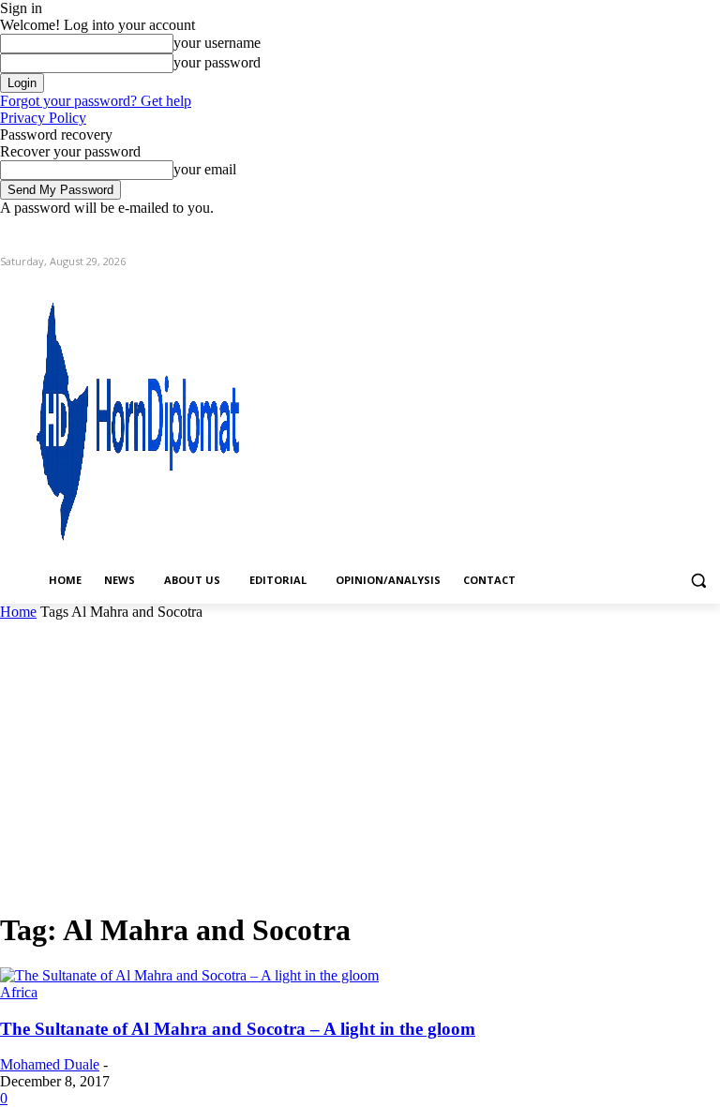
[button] (698, 581)
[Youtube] (709, 230)
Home (18, 612)
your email (204, 169)
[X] (657, 230)
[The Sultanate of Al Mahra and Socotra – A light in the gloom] (189, 975)
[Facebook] (605, 230)
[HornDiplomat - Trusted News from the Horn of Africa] (140, 414)
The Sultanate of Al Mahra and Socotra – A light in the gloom (237, 1029)
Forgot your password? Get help (95, 101)
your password (217, 62)
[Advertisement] (360, 761)
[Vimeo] (683, 230)
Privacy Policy (43, 118)
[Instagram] (631, 230)
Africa (19, 992)
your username (217, 43)
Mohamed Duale (49, 1064)
